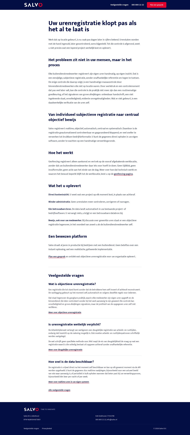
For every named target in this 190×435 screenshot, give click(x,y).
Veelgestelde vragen (119, 5)
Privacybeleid (47, 428)
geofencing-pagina (123, 174)
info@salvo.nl (112, 419)
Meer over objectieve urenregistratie (64, 312)
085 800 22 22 (138, 4)
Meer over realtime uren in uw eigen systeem (68, 382)
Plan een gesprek (156, 4)
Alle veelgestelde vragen (59, 390)
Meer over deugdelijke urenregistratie (65, 349)
